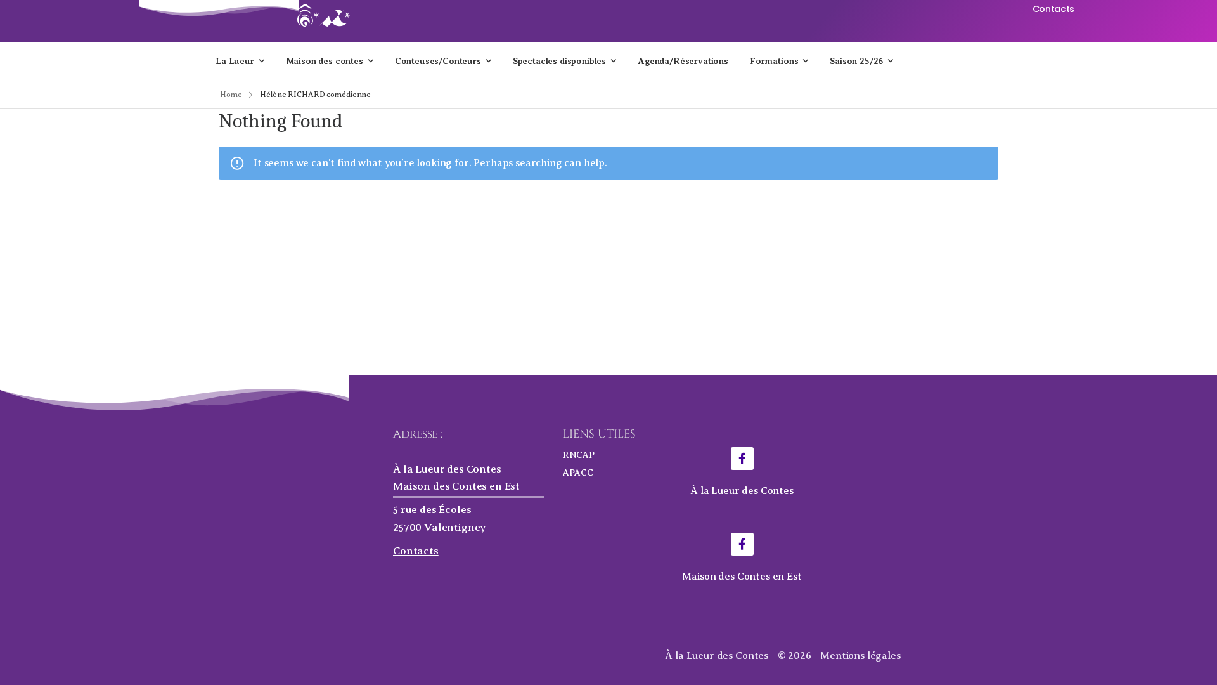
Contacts (416, 551)
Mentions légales (860, 656)
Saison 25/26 (856, 61)
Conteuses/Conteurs (438, 61)
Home (231, 94)
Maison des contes (324, 61)
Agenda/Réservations (683, 61)
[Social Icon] (742, 458)
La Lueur (235, 61)
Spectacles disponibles (559, 61)
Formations (774, 61)
